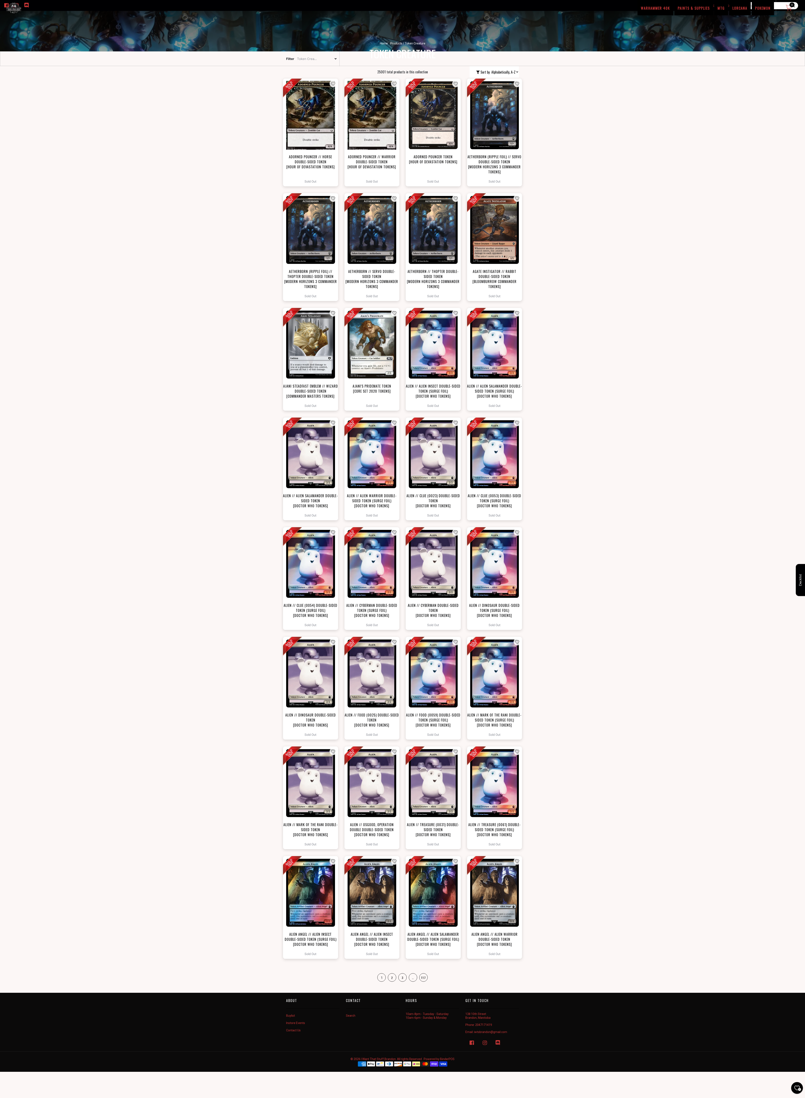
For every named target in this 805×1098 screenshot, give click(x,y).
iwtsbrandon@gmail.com (490, 1032)
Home (384, 43)
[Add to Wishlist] (333, 84)
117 (423, 977)
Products (396, 43)
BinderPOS (447, 1059)
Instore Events (295, 1023)
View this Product (312, 132)
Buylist (290, 1015)
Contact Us (293, 1030)
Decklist (800, 580)
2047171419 (483, 1025)
